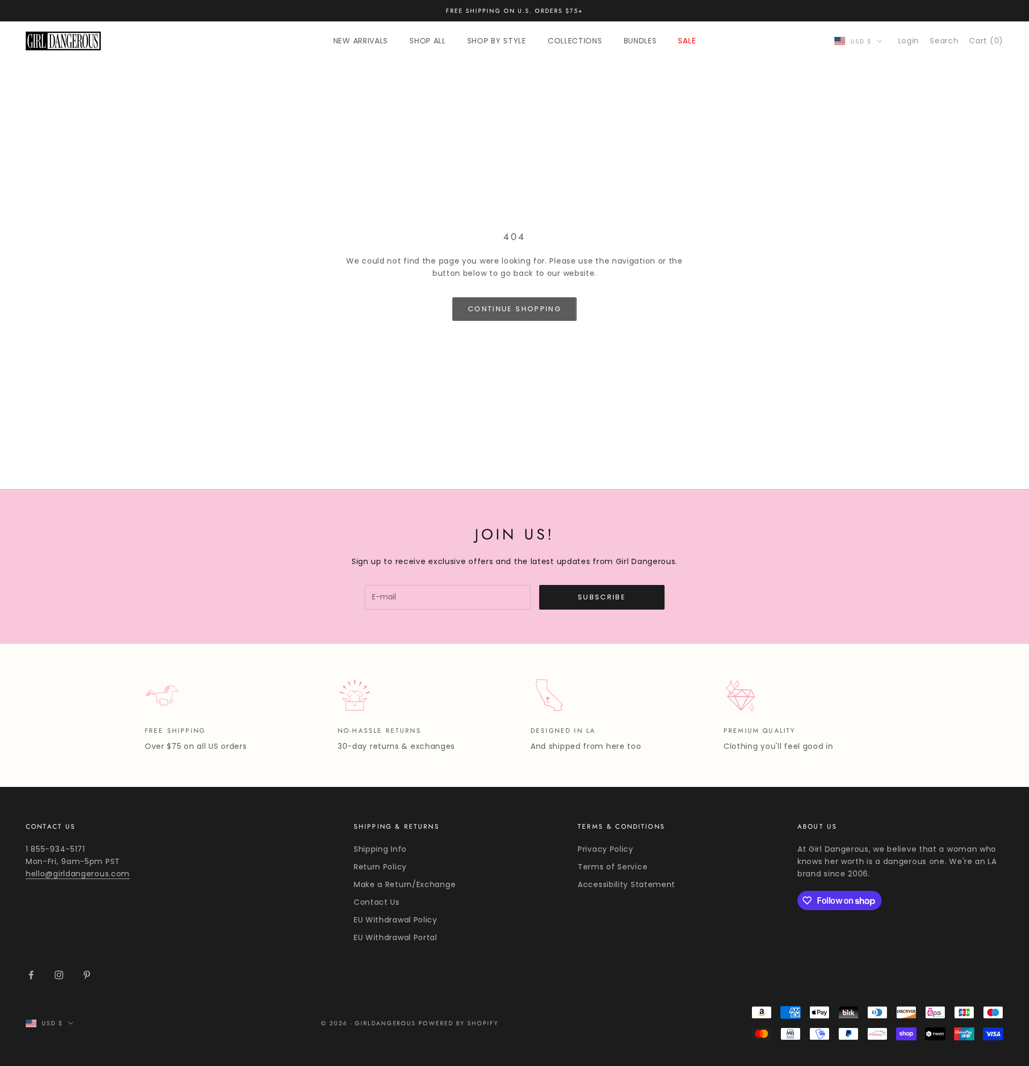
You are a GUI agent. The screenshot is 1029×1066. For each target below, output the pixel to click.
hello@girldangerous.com (78, 873)
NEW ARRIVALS (360, 40)
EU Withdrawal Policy (395, 919)
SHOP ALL (427, 40)
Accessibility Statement (626, 884)
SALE (687, 40)
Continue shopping (514, 309)
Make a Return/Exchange (405, 884)
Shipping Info (380, 849)
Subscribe (602, 597)
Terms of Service (612, 866)
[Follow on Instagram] (59, 975)
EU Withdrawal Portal (395, 937)
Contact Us (377, 902)
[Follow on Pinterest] (86, 975)
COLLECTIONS (575, 40)
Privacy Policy (605, 849)
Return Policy (380, 866)
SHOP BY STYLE (496, 40)
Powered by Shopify (458, 1023)
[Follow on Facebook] (31, 975)
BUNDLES (640, 40)
